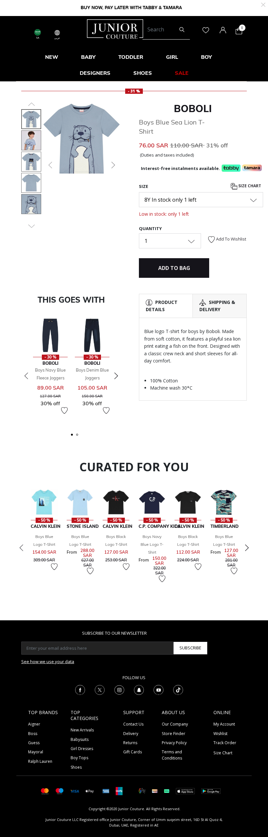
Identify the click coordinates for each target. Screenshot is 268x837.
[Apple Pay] (90, 790)
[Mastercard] (45, 790)
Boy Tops (79, 758)
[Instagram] (119, 689)
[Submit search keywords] (182, 30)
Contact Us (133, 724)
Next (116, 376)
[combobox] (166, 30)
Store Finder (173, 733)
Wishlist (220, 733)
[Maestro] (60, 790)
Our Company (175, 724)
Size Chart (249, 186)
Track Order (224, 742)
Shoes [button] (142, 73)
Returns (130, 742)
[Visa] (74, 790)
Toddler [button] (130, 57)
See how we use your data (47, 661)
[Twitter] (100, 689)
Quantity (150, 228)
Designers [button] (95, 73)
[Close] (263, 4)
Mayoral (35, 752)
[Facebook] (80, 689)
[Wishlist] (64, 410)
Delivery (130, 733)
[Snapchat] (139, 689)
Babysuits (80, 739)
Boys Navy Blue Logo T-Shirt (152, 544)
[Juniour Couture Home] (115, 28)
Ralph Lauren (40, 761)
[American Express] (106, 790)
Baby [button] (88, 57)
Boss (32, 733)
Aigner (34, 724)
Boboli (193, 108)
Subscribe (190, 648)
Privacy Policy (174, 742)
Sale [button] (182, 73)
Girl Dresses (82, 748)
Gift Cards (132, 752)
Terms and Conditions (172, 755)
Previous (26, 376)
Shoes (76, 767)
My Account (224, 724)
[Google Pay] (142, 790)
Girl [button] (172, 57)
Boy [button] (206, 57)
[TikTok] (178, 689)
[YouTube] (158, 689)
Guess (34, 742)
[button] (49, 165)
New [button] (51, 57)
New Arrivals (82, 730)
